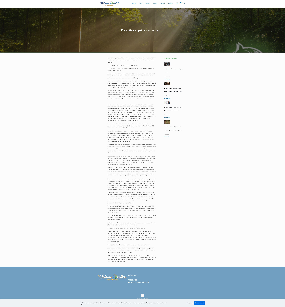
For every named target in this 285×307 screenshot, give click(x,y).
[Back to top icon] (142, 295)
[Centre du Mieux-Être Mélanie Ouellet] (109, 3)
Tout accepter (199, 303)
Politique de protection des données (156, 303)
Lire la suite (190, 303)
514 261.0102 (132, 280)
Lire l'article (167, 79)
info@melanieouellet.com (138, 282)
